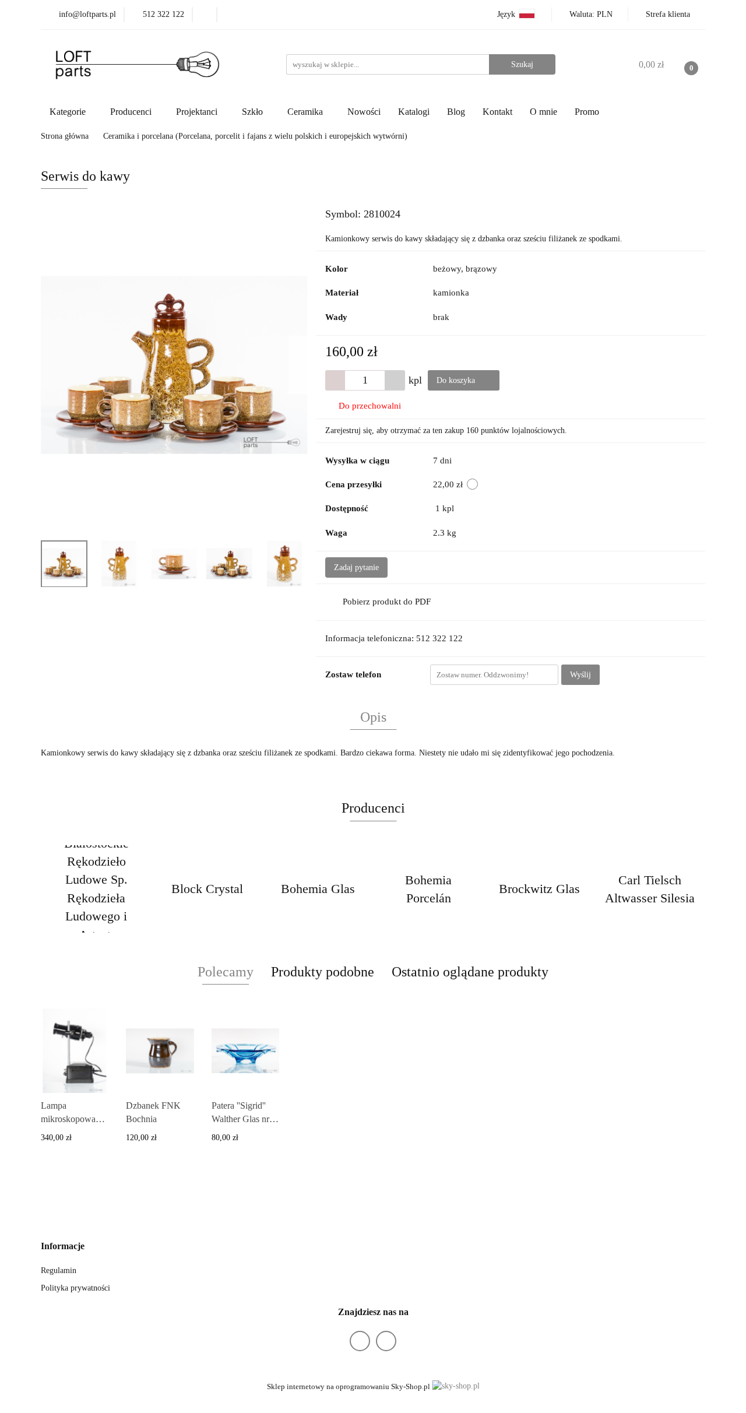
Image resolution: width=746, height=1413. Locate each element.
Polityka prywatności (75, 1288)
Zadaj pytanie (356, 567)
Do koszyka (457, 380)
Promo (587, 112)
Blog (456, 112)
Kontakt (497, 112)
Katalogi (414, 112)
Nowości (364, 112)
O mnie (543, 112)
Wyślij (580, 674)
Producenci (132, 112)
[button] (63, 1246)
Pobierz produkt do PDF (387, 601)
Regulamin (58, 1270)
